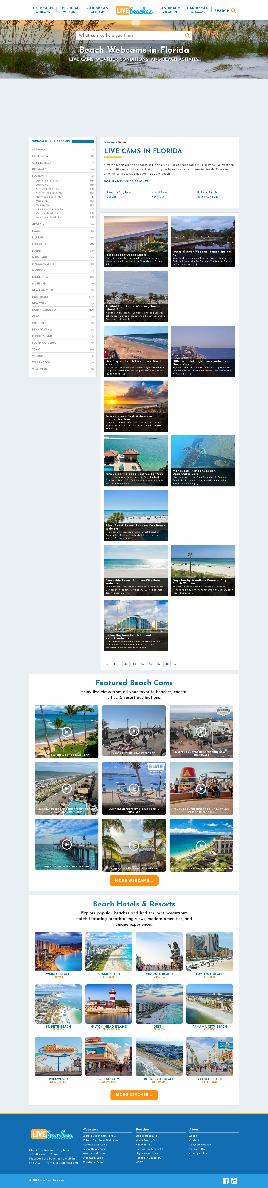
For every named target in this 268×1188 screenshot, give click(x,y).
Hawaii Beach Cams (94, 1149)
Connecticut (63, 163)
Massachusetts (63, 264)
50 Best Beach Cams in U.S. (99, 1136)
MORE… (141, 1162)
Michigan (63, 270)
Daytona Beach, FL (65, 180)
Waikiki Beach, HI (146, 1136)
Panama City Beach (120, 192)
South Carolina (63, 343)
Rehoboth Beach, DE (148, 1158)
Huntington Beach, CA (149, 1149)
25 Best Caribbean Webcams (100, 1140)
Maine (63, 251)
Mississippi (63, 283)
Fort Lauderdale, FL (65, 189)
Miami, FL (65, 201)
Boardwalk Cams (93, 1158)
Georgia (63, 224)
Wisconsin (63, 369)
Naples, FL (65, 205)
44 (134, 664)
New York (63, 303)
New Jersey (63, 297)
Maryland (63, 257)
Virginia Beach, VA (147, 1153)
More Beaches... (134, 1094)
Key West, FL (144, 1145)
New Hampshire (63, 290)
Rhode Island (63, 336)
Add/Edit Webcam (200, 1145)
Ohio (63, 316)
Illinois (63, 237)
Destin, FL (65, 185)
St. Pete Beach (206, 192)
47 (158, 664)
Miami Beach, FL (146, 1140)
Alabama (63, 149)
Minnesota (63, 277)
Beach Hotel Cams (94, 1153)
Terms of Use (197, 1149)
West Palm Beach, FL (65, 217)
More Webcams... (134, 880)
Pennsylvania (63, 329)
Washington (63, 362)
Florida (63, 176)
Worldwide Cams (93, 1162)
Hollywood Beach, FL (65, 197)
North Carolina (63, 310)
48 (167, 664)
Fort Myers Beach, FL (65, 193)
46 (150, 664)
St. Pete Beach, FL (65, 213)
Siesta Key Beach (208, 197)
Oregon (63, 323)
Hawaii (63, 231)
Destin (111, 197)
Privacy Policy (198, 1153)
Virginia (63, 356)
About (193, 1136)
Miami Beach (160, 192)
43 (126, 664)
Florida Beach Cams (95, 1145)
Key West (158, 197)
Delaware (63, 169)
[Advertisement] (134, 107)
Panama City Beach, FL (65, 209)
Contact (194, 1140)
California (63, 156)
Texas (63, 349)
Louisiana (63, 244)
